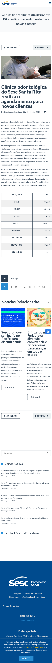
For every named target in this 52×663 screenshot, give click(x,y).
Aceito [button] (26, 658)
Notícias (4, 112)
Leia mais (8, 387)
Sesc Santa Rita (20, 112)
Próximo (40, 48)
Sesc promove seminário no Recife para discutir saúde (11, 337)
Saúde (10, 112)
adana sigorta (21, 433)
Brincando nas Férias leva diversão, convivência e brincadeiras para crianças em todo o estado (37, 343)
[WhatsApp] (20, 287)
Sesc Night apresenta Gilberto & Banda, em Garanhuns (24, 508)
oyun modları (33, 433)
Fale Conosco (27, 620)
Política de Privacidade (32, 647)
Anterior (12, 48)
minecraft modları (8, 433)
